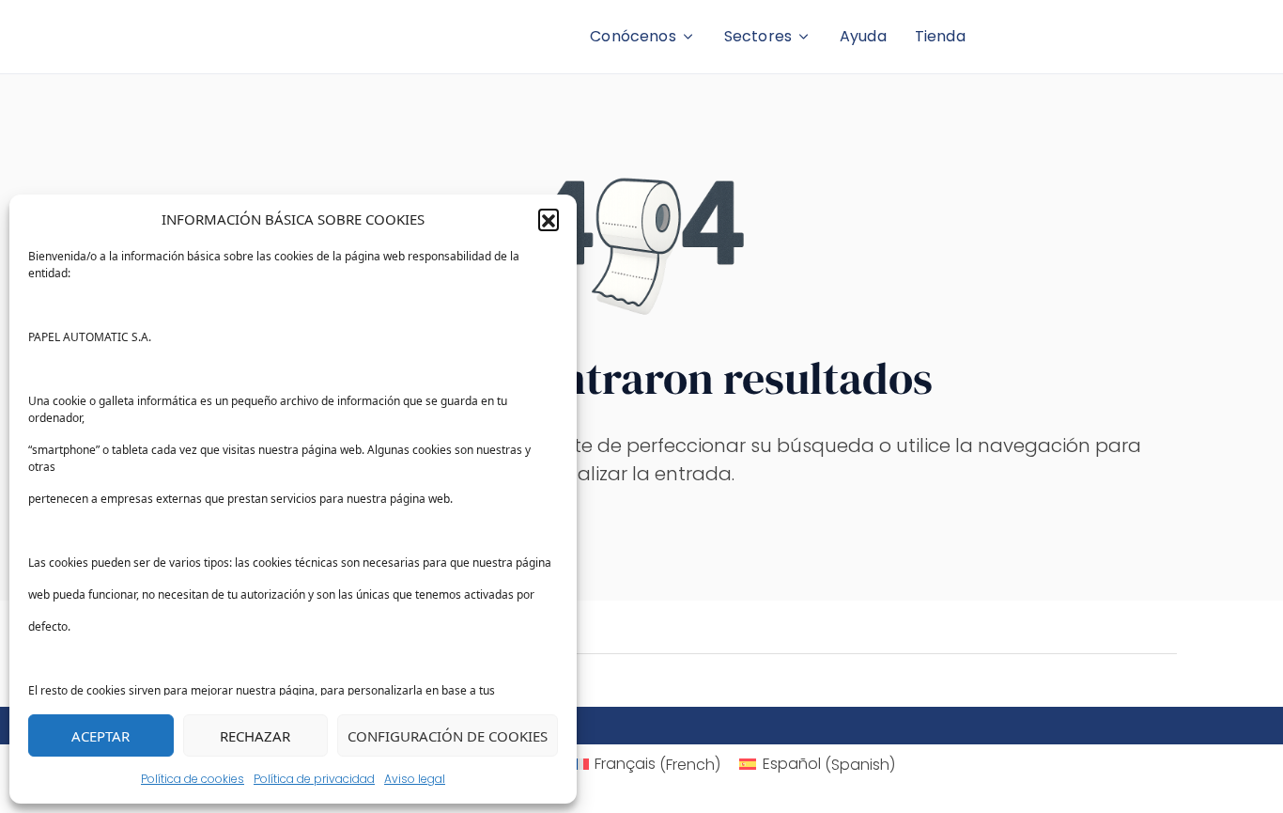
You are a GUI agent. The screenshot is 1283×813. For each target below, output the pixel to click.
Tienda (940, 36)
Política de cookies (192, 779)
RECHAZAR (255, 736)
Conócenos (632, 36)
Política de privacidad (314, 779)
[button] (548, 219)
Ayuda (863, 36)
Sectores (758, 36)
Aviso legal (414, 779)
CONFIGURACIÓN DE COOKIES (448, 736)
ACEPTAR (100, 736)
